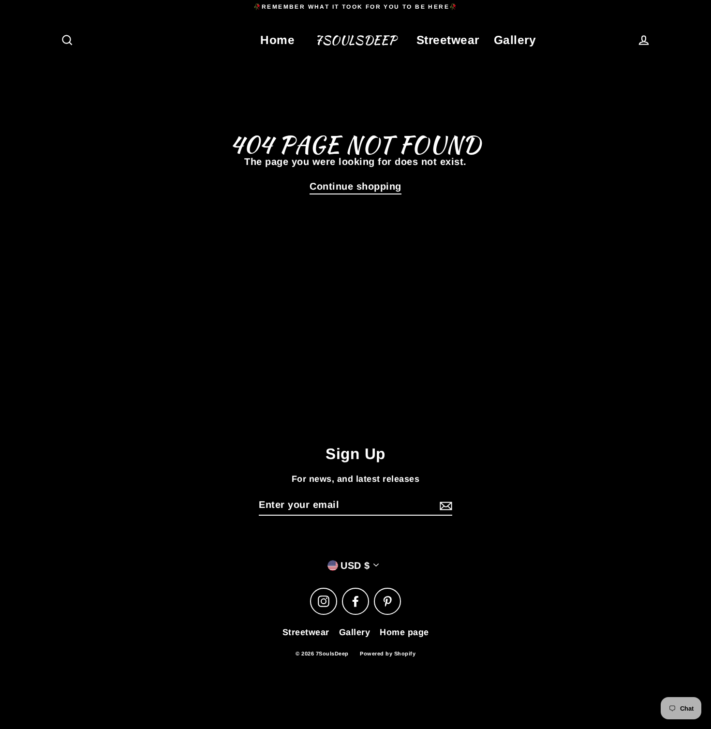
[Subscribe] (444, 505)
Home (277, 39)
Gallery (515, 39)
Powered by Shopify (387, 653)
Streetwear (447, 39)
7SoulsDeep (355, 40)
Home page (404, 632)
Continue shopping (355, 186)
